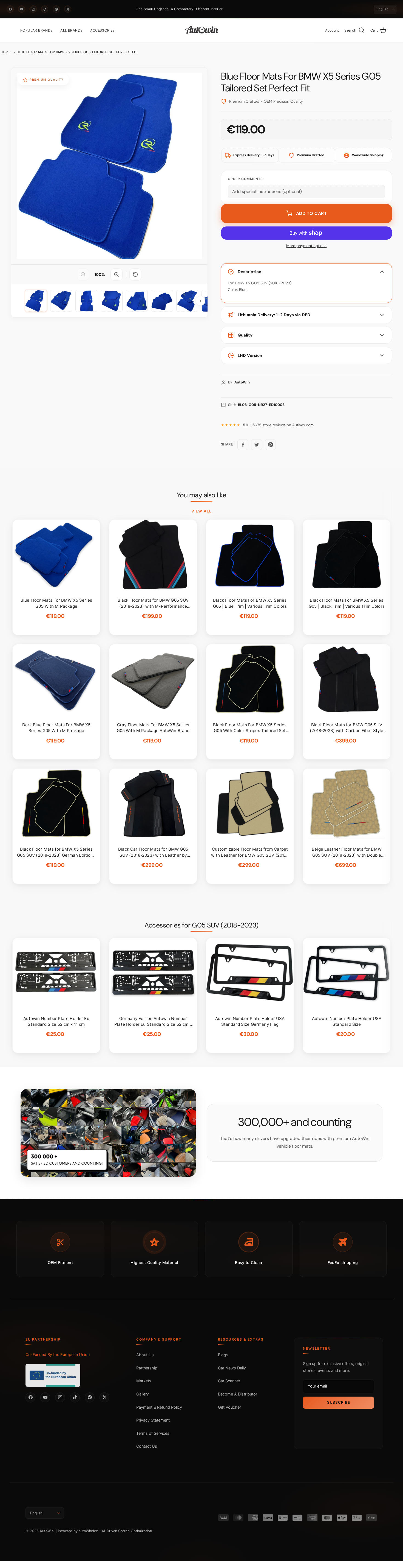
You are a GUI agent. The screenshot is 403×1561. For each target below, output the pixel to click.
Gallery (142, 1394)
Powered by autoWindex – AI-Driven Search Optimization (105, 1531)
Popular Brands (36, 30)
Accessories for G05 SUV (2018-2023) (201, 925)
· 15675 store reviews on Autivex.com (278, 425)
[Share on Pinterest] (270, 444)
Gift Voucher (229, 1407)
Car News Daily (232, 1368)
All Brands (71, 30)
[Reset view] (135, 274)
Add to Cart (311, 213)
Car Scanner (229, 1380)
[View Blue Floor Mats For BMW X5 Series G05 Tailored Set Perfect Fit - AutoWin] (36, 301)
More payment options (306, 245)
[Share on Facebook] (242, 444)
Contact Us (146, 1446)
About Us (145, 1354)
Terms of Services (152, 1433)
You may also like (201, 495)
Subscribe (338, 1402)
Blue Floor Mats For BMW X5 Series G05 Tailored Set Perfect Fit (77, 52)
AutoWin (46, 1531)
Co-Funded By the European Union (57, 1354)
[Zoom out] (83, 274)
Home (6, 52)
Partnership (146, 1368)
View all (201, 511)
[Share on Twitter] (256, 444)
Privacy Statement (153, 1420)
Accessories (102, 30)
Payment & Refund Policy (159, 1407)
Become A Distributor (237, 1394)
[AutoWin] (201, 30)
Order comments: (246, 179)
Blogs (223, 1354)
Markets (143, 1380)
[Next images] (200, 301)
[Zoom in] (116, 274)
